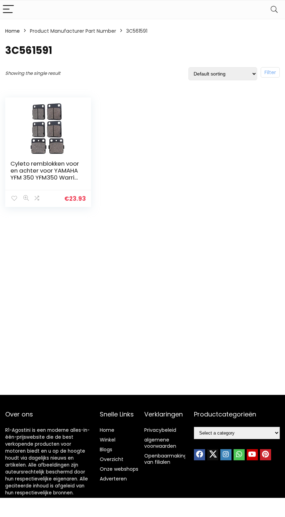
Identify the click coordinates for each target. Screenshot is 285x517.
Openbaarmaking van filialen (165, 459)
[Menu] (8, 9)
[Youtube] (252, 454)
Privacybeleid (160, 430)
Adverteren (113, 478)
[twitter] (212, 454)
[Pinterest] (265, 454)
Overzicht (111, 459)
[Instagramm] (225, 454)
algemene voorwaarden (160, 443)
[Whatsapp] (239, 454)
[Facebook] (199, 454)
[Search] (274, 9)
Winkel (107, 439)
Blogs (106, 449)
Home (12, 30)
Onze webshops (119, 469)
